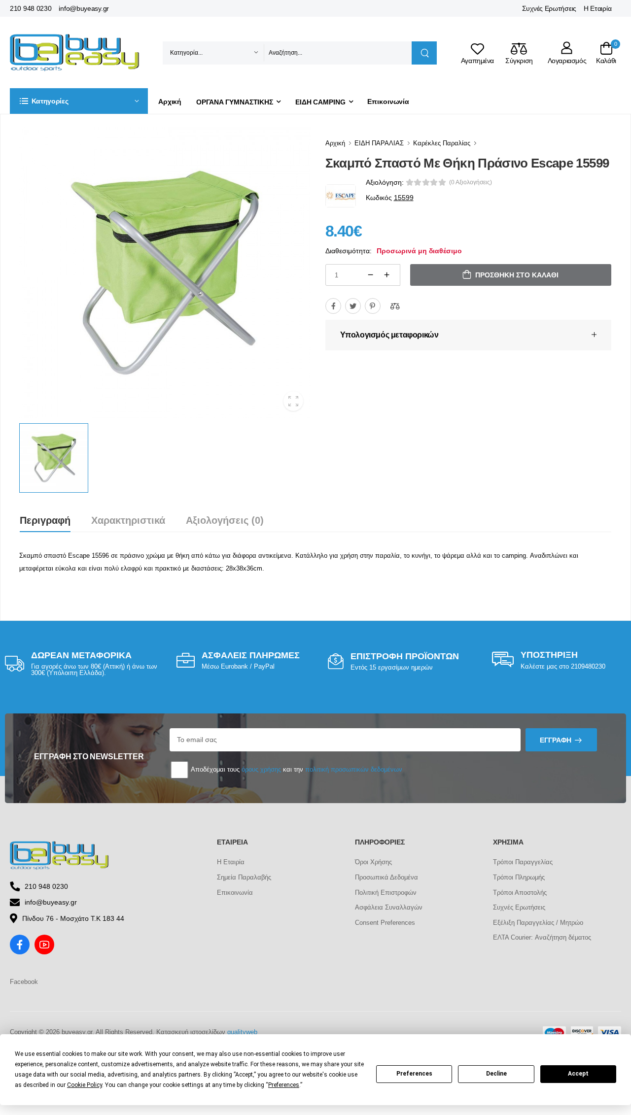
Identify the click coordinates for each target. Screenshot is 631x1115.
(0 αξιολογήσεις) (470, 182)
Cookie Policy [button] (84, 1084)
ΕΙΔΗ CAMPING (320, 102)
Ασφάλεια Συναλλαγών (388, 907)
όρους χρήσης (261, 769)
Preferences (414, 1073)
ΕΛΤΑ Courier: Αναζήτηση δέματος (542, 937)
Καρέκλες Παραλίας (441, 143)
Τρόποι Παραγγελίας (523, 862)
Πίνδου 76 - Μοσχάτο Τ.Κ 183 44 (73, 918)
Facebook (24, 981)
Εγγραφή (555, 740)
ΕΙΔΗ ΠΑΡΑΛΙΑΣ (379, 143)
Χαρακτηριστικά (128, 520)
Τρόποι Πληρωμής (519, 877)
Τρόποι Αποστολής (520, 892)
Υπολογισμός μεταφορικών (389, 335)
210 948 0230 (30, 8)
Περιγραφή (45, 520)
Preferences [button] (283, 1084)
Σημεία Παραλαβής (244, 877)
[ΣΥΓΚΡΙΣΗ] (394, 306)
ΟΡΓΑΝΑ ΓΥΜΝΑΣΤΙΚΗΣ (234, 102)
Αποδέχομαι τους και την (295, 769)
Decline (496, 1073)
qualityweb (242, 1032)
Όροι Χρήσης (373, 862)
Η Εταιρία (597, 8)
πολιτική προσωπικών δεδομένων (353, 769)
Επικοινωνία (388, 101)
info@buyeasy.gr (84, 8)
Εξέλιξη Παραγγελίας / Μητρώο (538, 922)
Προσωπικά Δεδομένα (386, 877)
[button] (79, 101)
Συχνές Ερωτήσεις (549, 8)
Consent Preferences (385, 922)
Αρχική (169, 101)
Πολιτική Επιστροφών (386, 892)
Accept (578, 1073)
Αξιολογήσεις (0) (225, 520)
